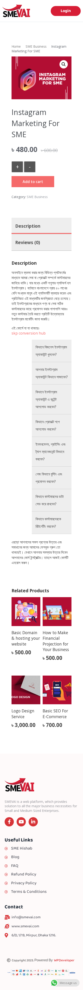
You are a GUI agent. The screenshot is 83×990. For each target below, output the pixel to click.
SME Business (36, 46)
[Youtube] (21, 821)
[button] (63, 64)
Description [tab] (27, 226)
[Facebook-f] (9, 821)
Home (16, 46)
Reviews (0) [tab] (27, 242)
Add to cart (33, 181)
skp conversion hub (29, 333)
